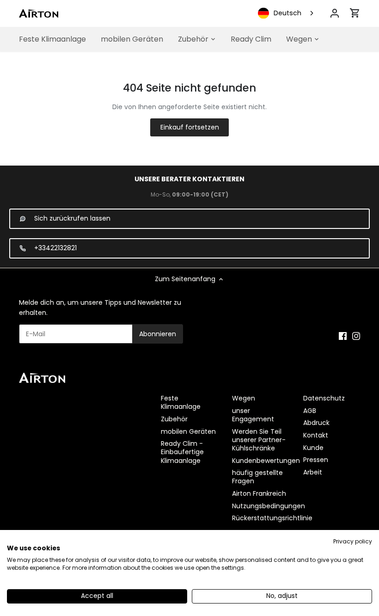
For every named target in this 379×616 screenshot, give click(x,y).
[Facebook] (343, 336)
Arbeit (312, 472)
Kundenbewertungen (266, 460)
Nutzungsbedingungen (268, 506)
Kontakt (315, 435)
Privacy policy (352, 541)
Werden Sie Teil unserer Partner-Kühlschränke (259, 440)
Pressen (315, 459)
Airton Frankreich (259, 493)
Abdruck (316, 422)
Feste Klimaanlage (181, 402)
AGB (309, 410)
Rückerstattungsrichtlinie (272, 518)
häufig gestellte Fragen (257, 477)
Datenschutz (324, 398)
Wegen (243, 398)
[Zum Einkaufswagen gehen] (355, 13)
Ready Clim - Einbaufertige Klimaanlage (182, 452)
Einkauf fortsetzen (189, 127)
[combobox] (286, 13)
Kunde (313, 447)
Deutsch (287, 13)
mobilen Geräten (188, 431)
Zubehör (174, 419)
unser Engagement (253, 415)
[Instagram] (356, 336)
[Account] (334, 13)
